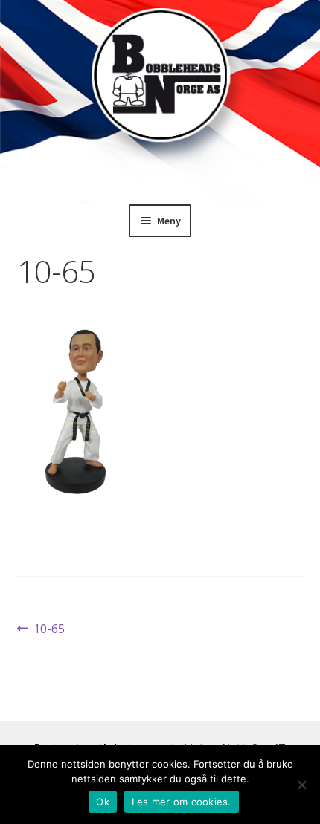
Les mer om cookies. (181, 802)
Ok (102, 802)
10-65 (49, 629)
